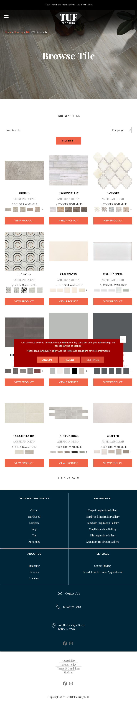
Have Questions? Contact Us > (61, 4)
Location (34, 578)
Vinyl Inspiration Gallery (102, 529)
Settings (93, 359)
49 (68, 478)
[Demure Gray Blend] (104, 209)
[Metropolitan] (24, 250)
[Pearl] (112, 250)
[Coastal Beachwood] (68, 170)
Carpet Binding (102, 566)
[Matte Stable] (82, 370)
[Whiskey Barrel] (60, 209)
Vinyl (34, 529)
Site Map (68, 672)
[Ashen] (30, 209)
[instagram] (71, 643)
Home (8, 32)
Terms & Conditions (68, 668)
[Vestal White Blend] (112, 170)
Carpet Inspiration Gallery (103, 510)
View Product (24, 220)
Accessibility (68, 660)
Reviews (34, 572)
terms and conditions (77, 350)
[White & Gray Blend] (119, 209)
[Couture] (24, 289)
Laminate (34, 523)
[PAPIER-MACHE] (112, 412)
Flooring (18, 32)
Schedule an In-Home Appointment (103, 572)
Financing (34, 566)
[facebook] (64, 643)
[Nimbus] (24, 170)
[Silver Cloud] (126, 289)
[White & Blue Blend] (111, 209)
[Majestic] (32, 289)
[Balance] (68, 331)
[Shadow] (112, 331)
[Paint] (82, 289)
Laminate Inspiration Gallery (103, 523)
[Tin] (67, 451)
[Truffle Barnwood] (84, 209)
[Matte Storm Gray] (23, 370)
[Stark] (74, 451)
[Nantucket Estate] (68, 209)
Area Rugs (34, 541)
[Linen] (60, 451)
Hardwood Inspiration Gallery (103, 516)
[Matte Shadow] (24, 331)
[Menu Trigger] (6, 16)
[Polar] (68, 412)
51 (78, 478)
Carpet (34, 510)
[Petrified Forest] (76, 209)
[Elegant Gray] (29, 451)
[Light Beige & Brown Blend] (126, 209)
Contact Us (72, 593)
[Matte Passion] (37, 370)
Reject (69, 359)
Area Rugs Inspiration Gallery (102, 541)
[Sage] (82, 451)
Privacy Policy (68, 664)
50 (73, 478)
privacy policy (50, 350)
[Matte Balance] (67, 370)
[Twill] (111, 451)
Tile (28, 32)
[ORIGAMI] (126, 451)
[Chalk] (68, 250)
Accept (47, 359)
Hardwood (34, 516)
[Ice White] (60, 370)
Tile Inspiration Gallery (103, 535)
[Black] (74, 370)
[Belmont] (16, 289)
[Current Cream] (24, 412)
